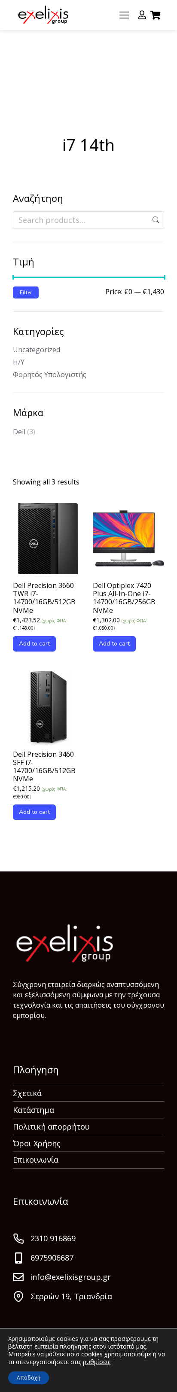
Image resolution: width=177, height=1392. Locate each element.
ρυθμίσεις (96, 1362)
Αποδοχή (28, 1377)
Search (155, 220)
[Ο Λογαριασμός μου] (142, 15)
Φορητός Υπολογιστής (49, 374)
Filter (26, 292)
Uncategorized (36, 349)
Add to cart (34, 644)
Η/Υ (18, 362)
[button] (124, 15)
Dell (19, 431)
